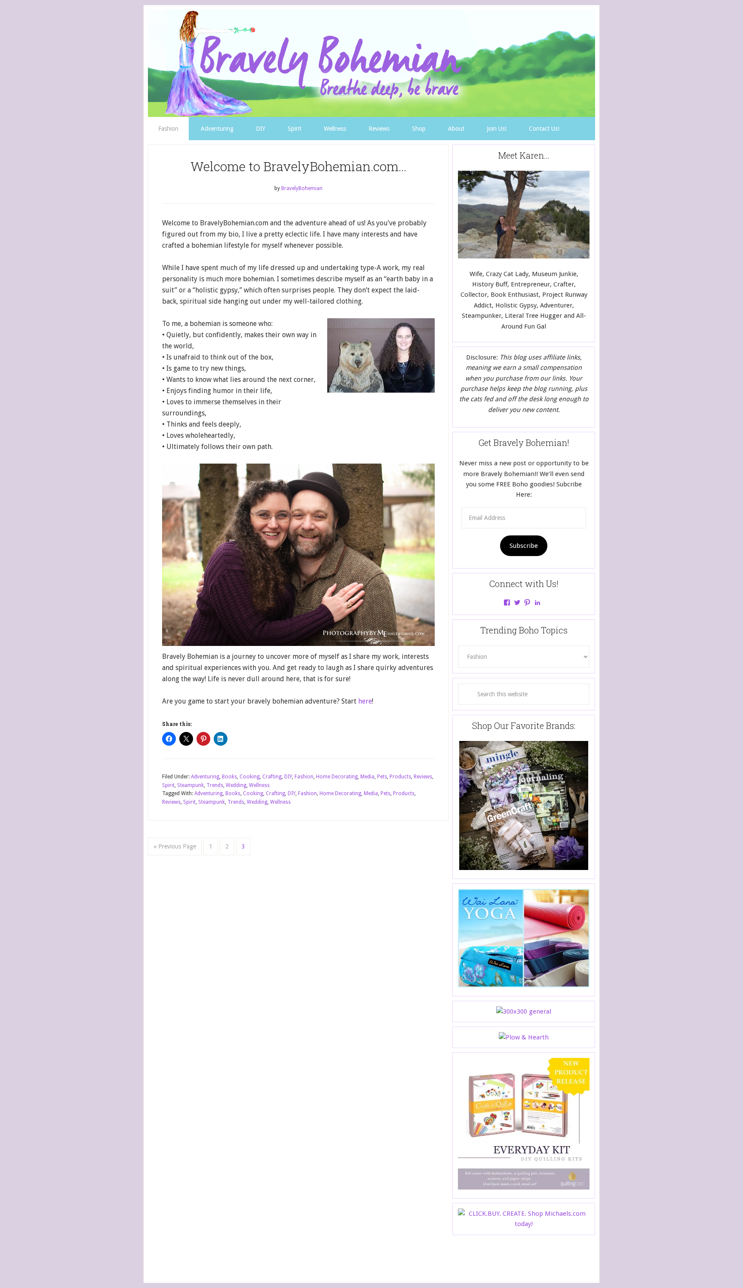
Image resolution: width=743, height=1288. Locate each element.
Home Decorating (337, 777)
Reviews (423, 777)
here (365, 701)
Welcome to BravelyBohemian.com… (298, 166)
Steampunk (190, 785)
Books (229, 777)
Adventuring (205, 777)
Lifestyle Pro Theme (342, 1259)
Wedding (236, 785)
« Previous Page (175, 846)
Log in (463, 1259)
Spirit (168, 785)
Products (400, 777)
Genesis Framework (398, 1259)
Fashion (304, 777)
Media (367, 777)
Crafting (272, 777)
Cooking (249, 777)
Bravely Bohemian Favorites (371, 63)
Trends (214, 785)
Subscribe (524, 546)
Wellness (259, 785)
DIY (288, 777)
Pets (382, 777)
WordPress (439, 1259)
